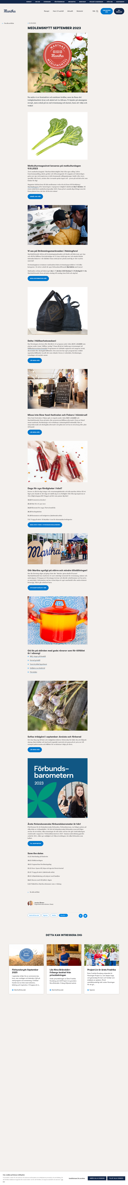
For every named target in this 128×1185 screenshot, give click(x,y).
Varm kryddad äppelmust (38, 664)
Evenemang (47, 1)
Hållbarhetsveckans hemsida (37, 348)
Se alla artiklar (9, 23)
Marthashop (120, 1)
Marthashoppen (33, 187)
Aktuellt (70, 11)
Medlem (54, 915)
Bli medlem (119, 11)
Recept (46, 11)
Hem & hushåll (58, 11)
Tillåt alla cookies (116, 1178)
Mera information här (38, 278)
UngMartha (72, 1)
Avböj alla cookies (97, 1178)
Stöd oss (110, 1)
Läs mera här (35, 360)
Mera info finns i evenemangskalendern (45, 525)
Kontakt (29, 1)
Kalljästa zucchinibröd (37, 668)
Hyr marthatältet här (38, 587)
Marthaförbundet (34, 915)
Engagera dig (106, 11)
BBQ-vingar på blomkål (38, 656)
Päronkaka (33, 672)
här (33, 582)
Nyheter (45, 915)
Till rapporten (35, 843)
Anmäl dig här (35, 196)
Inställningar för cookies (77, 1178)
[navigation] (10, 11)
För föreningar (60, 1)
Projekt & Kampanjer (96, 1)
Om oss (37, 1)
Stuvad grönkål (35, 660)
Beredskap (82, 1)
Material (80, 11)
